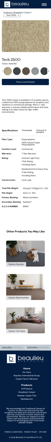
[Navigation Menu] (43, 4)
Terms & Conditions (13, 432)
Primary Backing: (10, 198)
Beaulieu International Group (27, 375)
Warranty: (7, 154)
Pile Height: (7, 193)
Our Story (26, 372)
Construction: (8, 180)
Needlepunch (27, 399)
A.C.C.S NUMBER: (10, 206)
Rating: (5, 158)
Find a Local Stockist (25, 82)
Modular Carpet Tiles (26, 395)
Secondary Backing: (11, 202)
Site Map (43, 432)
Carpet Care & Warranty (27, 379)
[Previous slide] (2, 71)
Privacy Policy (30, 432)
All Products (26, 388)
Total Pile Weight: (10, 188)
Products (8, 12)
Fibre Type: (7, 139)
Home (26, 368)
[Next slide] (48, 71)
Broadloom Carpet (22, 12)
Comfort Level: (9, 149)
